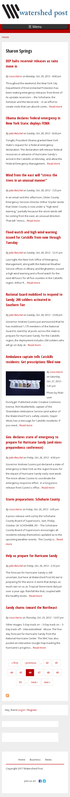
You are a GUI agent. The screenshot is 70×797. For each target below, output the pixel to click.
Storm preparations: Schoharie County (33, 499)
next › (34, 682)
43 (56, 662)
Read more (55, 106)
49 (57, 672)
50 (20, 682)
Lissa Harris (15, 76)
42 (47, 662)
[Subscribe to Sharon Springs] (7, 694)
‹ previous (30, 662)
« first (14, 662)
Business (35, 759)
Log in (21, 710)
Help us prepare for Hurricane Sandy (31, 555)
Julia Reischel (16, 133)
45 (20, 672)
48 (48, 672)
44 (11, 672)
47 (39, 672)
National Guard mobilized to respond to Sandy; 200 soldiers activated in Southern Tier (34, 299)
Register (32, 710)
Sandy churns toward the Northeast (31, 607)
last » (47, 682)
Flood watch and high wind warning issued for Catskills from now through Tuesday (33, 237)
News (48, 759)
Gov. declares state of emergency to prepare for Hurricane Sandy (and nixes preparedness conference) (34, 442)
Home (5, 37)
